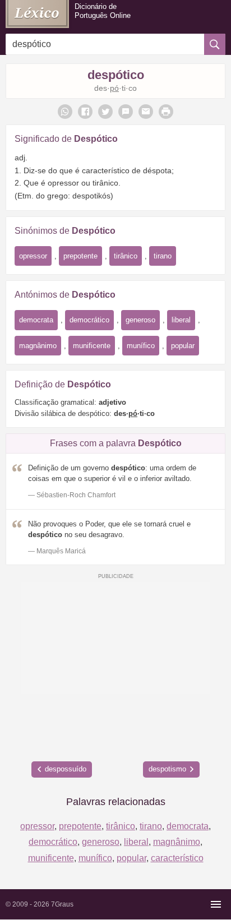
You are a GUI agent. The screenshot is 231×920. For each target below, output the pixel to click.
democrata (36, 320)
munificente (91, 345)
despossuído (65, 769)
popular (183, 345)
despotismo (167, 769)
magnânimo (38, 345)
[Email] (145, 111)
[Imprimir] (166, 111)
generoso (140, 320)
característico (177, 858)
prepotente (80, 256)
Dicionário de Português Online (103, 11)
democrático (89, 320)
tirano (163, 256)
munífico (141, 345)
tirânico (125, 256)
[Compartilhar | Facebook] (85, 111)
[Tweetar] (105, 111)
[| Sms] (125, 111)
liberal (181, 320)
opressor (33, 256)
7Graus (62, 904)
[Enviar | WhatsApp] (65, 111)
